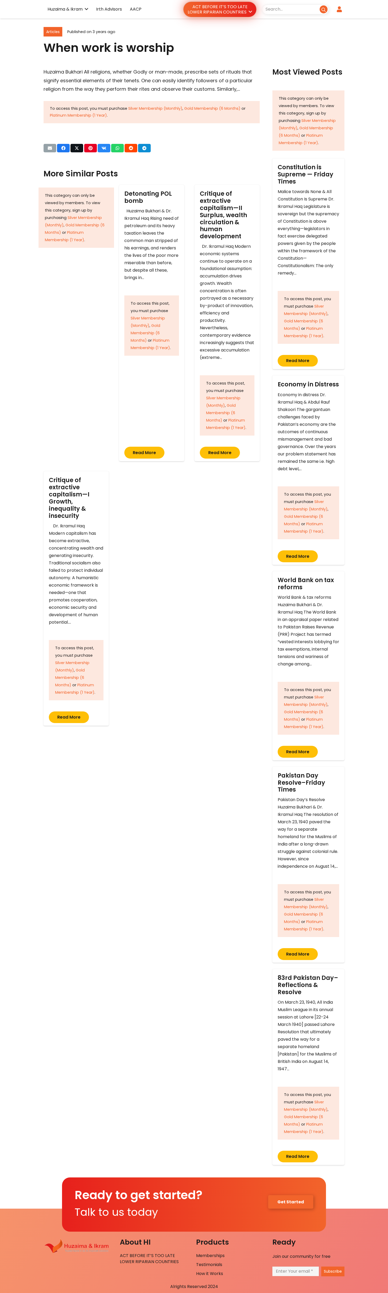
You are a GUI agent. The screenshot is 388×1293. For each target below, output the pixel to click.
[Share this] (63, 148)
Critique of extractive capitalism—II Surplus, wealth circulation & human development (223, 214)
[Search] (323, 9)
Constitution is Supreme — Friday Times (305, 174)
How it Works (209, 1274)
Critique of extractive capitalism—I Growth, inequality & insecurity (69, 498)
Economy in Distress (308, 384)
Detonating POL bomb (148, 197)
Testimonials (209, 1265)
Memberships (210, 1256)
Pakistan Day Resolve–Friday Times (301, 782)
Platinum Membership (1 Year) (78, 115)
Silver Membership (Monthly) (155, 108)
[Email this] (50, 148)
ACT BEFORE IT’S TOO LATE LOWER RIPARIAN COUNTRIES (149, 1258)
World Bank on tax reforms (306, 583)
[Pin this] (90, 148)
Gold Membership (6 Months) (212, 108)
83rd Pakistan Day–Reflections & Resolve (308, 985)
